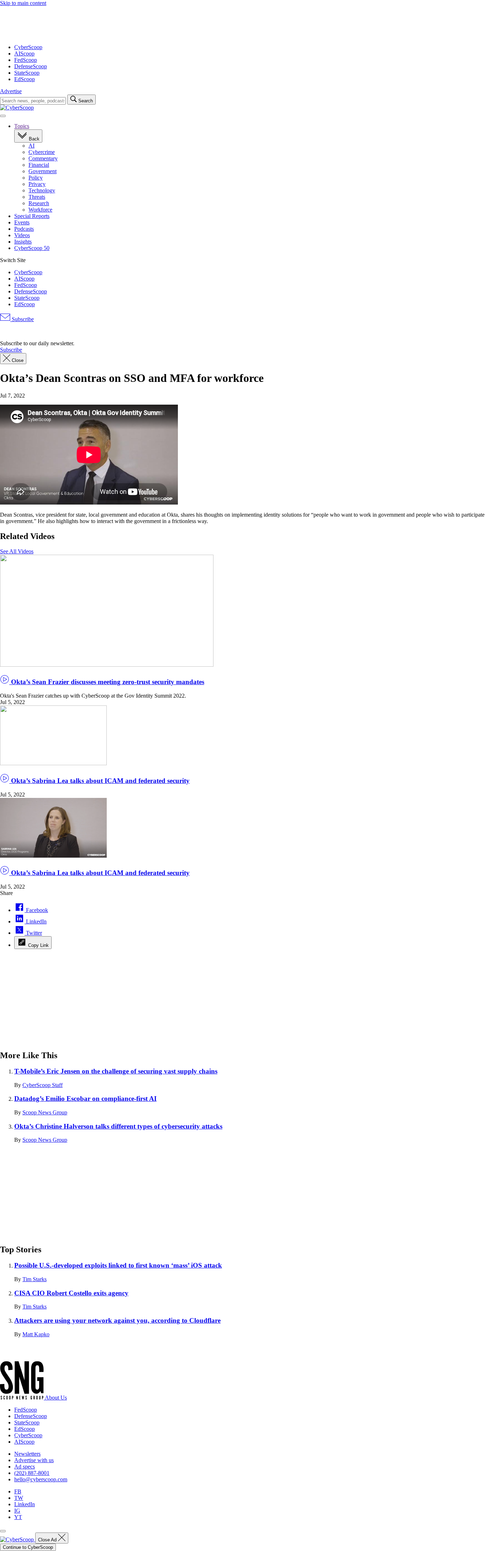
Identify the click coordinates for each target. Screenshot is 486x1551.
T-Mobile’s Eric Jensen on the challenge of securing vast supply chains (115, 1071)
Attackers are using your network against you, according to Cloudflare (117, 1320)
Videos (22, 235)
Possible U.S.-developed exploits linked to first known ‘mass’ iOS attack (118, 1265)
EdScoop (24, 79)
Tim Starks (34, 1279)
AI (31, 146)
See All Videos (16, 551)
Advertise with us (34, 1460)
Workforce (40, 210)
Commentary (43, 158)
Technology (41, 190)
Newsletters (27, 1454)
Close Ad (48, 1539)
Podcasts (24, 229)
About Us (56, 1398)
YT (18, 1517)
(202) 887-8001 (31, 1473)
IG (17, 1511)
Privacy (37, 184)
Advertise (11, 91)
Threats (36, 197)
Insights (23, 242)
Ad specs (24, 1467)
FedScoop (25, 60)
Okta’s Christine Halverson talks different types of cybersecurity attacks (118, 1126)
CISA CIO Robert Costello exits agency (71, 1293)
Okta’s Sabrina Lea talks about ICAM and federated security (99, 780)
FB (17, 1491)
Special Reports (31, 216)
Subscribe (22, 319)
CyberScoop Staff (42, 1085)
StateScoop (26, 73)
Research (38, 203)
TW (18, 1498)
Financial (38, 165)
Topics (21, 126)
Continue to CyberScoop (28, 1547)
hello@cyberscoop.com (40, 1479)
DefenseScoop (30, 66)
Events (22, 222)
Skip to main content (23, 3)
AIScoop (24, 53)
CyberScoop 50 (31, 248)
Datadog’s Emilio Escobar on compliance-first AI (85, 1098)
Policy (35, 178)
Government (42, 171)
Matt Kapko (35, 1334)
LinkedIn (24, 1504)
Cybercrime (41, 152)
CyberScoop (28, 47)
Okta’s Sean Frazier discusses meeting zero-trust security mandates (106, 682)
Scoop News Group (44, 1112)
